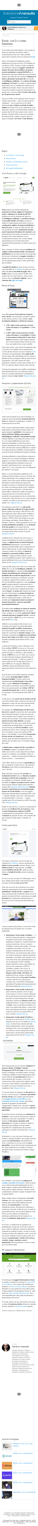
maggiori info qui (7, 533)
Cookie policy (15, 1515)
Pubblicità (18, 1514)
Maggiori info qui (29, 376)
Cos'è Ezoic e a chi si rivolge (15, 155)
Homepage (7, 1513)
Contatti (12, 1514)
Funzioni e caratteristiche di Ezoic (17, 162)
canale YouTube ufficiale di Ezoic (19, 1293)
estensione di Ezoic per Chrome (13, 1101)
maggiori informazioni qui (20, 787)
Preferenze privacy (25, 1515)
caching (4, 1183)
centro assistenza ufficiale (19, 1286)
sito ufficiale (18, 269)
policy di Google (17, 280)
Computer (13, 17)
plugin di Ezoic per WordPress (16, 1099)
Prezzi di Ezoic (11, 158)
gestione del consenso (17, 1183)
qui (3, 378)
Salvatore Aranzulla (7, 46)
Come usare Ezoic (12, 165)
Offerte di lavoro (25, 1514)
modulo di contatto (21, 1306)
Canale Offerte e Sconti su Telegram (16, 28)
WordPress (28, 1019)
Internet (26, 17)
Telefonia (19, 17)
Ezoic (33, 57)
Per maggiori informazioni (14, 168)
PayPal (33, 351)
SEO (11, 619)
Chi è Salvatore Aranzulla (19, 1513)
